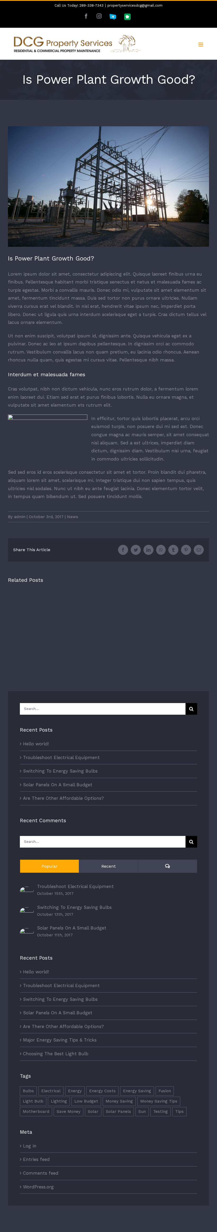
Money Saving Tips (158, 1101)
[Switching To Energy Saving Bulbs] (27, 911)
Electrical (51, 1091)
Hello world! (36, 743)
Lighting (59, 1101)
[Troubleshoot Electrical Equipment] (27, 890)
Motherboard (36, 1111)
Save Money (68, 1111)
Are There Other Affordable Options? (63, 798)
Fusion (165, 1091)
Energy (75, 1091)
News (72, 516)
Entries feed (36, 1159)
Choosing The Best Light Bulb (55, 1053)
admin (19, 516)
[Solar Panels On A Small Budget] (27, 932)
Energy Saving (137, 1091)
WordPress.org (38, 1186)
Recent (108, 866)
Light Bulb (33, 1101)
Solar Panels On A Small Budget (57, 784)
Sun (142, 1111)
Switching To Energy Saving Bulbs (60, 771)
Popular (50, 866)
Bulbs (28, 1091)
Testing (160, 1111)
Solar (93, 1111)
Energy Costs (102, 1091)
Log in (30, 1146)
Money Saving (119, 1101)
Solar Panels (118, 1111)
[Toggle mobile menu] (201, 44)
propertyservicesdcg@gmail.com (134, 5)
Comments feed (40, 1173)
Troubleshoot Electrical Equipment (61, 757)
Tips (179, 1111)
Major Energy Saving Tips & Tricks (60, 1040)
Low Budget (86, 1101)
